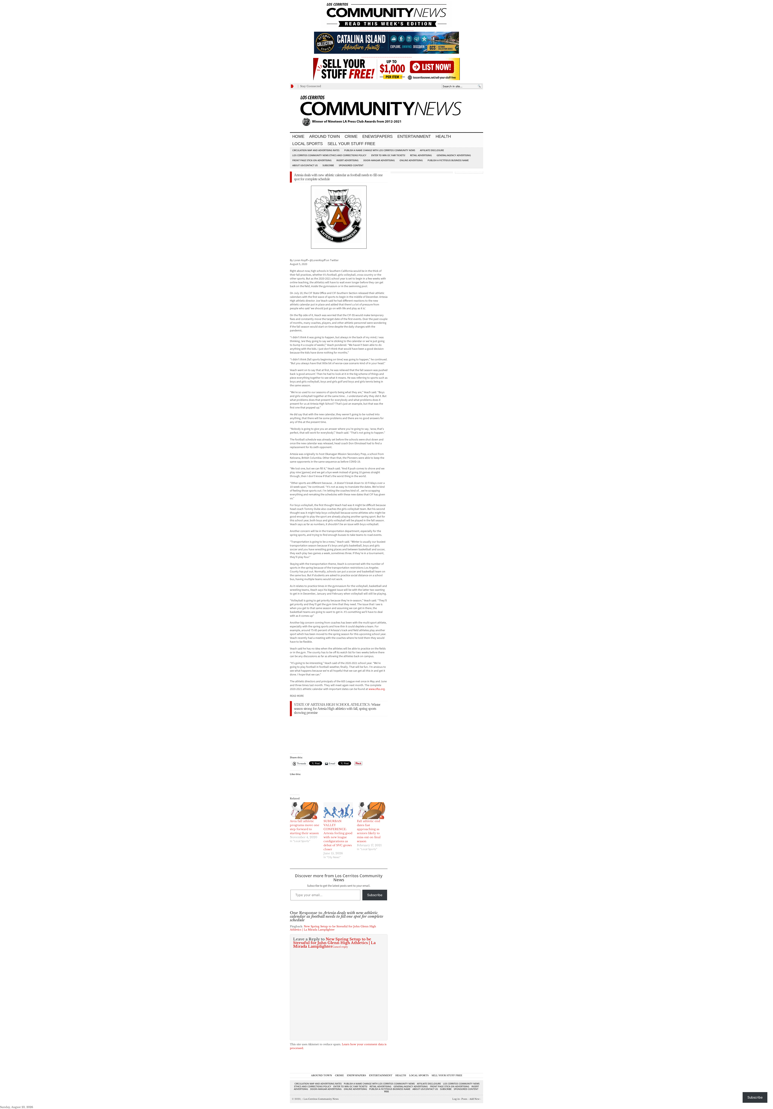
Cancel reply (340, 946)
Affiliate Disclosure (432, 150)
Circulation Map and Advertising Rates (315, 150)
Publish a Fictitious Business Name (448, 160)
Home (298, 136)
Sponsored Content (351, 165)
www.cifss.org (377, 689)
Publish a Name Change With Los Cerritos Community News (379, 150)
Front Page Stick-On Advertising (312, 160)
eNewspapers (377, 136)
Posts (464, 1099)
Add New (474, 1099)
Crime (351, 136)
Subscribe (328, 165)
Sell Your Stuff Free (351, 143)
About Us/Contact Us (305, 165)
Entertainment (414, 136)
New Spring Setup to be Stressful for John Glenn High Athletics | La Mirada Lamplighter (333, 928)
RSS (386, 1091)
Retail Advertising (421, 155)
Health (443, 136)
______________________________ (386, 29)
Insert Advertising (347, 160)
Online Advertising (411, 160)
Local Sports (307, 143)
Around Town (324, 136)
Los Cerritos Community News (320, 1099)
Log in (456, 1099)
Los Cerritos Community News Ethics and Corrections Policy (329, 155)
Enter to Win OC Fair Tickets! (388, 155)
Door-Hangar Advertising (379, 160)
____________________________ (386, 56)
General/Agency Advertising (454, 155)
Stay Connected (310, 86)
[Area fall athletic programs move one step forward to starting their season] (304, 810)
